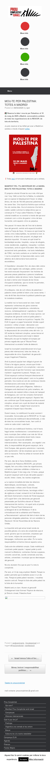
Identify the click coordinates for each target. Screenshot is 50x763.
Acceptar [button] (23, 759)
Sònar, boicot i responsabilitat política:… (25, 669)
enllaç (27, 128)
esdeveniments (18, 643)
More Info (24, 33)
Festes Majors (9, 747)
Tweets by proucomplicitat (15, 682)
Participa (8, 723)
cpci (28, 107)
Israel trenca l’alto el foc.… (25, 658)
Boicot (7, 730)
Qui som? (9, 705)
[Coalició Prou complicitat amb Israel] (25, 12)
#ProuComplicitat (17, 645)
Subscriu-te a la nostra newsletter (18, 733)
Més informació (36, 759)
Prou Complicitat (10, 702)
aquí (13, 178)
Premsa (7, 744)
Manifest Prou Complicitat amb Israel (19, 709)
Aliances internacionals (14, 716)
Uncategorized (30, 643)
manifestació (30, 645)
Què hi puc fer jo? (11, 719)
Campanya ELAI (10, 737)
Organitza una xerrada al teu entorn (19, 726)
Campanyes (10, 712)
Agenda (7, 740)
